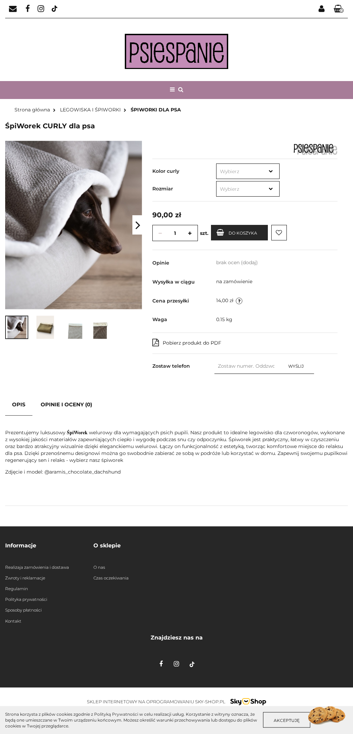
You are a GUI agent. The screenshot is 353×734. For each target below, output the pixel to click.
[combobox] (248, 171)
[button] (339, 9)
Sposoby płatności (23, 610)
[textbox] (241, 171)
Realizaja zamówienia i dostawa (37, 567)
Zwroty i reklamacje (25, 578)
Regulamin (16, 588)
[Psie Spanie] (315, 149)
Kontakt (13, 621)
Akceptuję (287, 720)
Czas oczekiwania (111, 578)
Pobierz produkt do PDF (192, 343)
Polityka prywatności (26, 599)
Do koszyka (243, 233)
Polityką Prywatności (116, 714)
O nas (99, 567)
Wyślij (296, 366)
